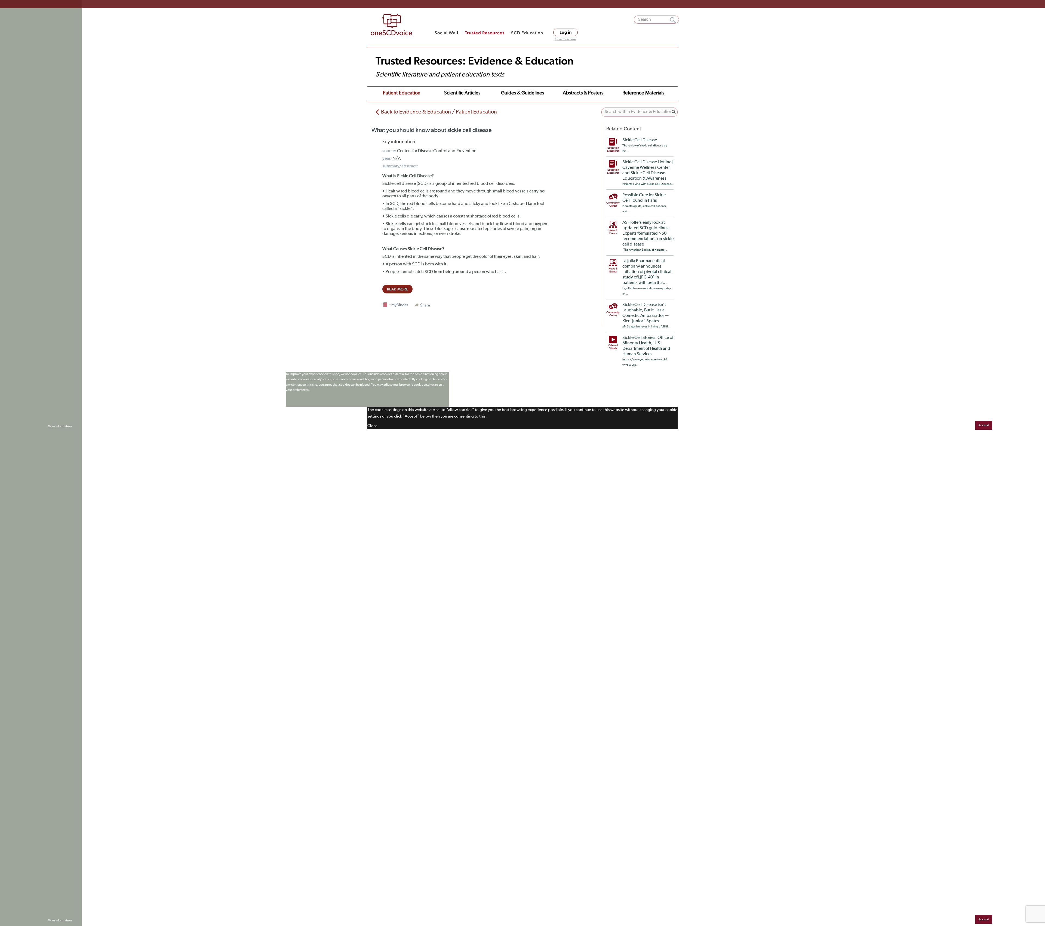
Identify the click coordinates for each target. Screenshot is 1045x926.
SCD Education (527, 32)
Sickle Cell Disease (639, 140)
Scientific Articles (462, 93)
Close (372, 426)
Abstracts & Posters (583, 93)
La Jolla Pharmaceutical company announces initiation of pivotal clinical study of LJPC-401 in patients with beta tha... (646, 272)
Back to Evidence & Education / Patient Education (439, 112)
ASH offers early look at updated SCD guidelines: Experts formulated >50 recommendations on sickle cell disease (648, 233)
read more (397, 289)
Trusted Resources (485, 32)
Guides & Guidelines (522, 93)
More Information (60, 426)
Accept (983, 425)
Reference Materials (643, 93)
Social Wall (446, 32)
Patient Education (401, 93)
